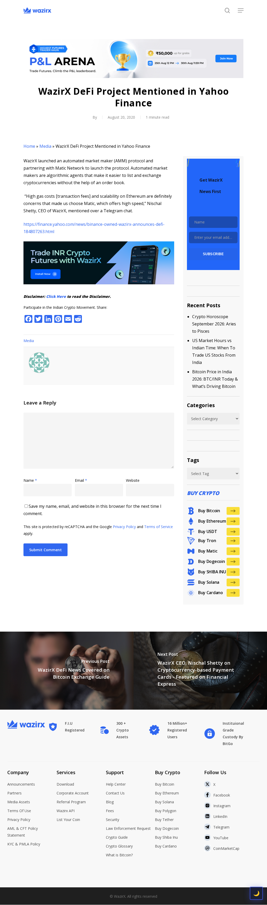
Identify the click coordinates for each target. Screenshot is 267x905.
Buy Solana (164, 801)
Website (132, 480)
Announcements (21, 784)
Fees (110, 810)
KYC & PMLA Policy (23, 844)
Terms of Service (158, 526)
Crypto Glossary (119, 846)
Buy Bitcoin (164, 784)
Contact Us (115, 793)
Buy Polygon (165, 810)
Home (29, 146)
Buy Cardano (166, 846)
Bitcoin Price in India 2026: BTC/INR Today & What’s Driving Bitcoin (215, 379)
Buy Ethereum (167, 793)
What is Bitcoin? (119, 854)
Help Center (116, 784)
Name (30, 480)
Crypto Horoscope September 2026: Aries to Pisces (214, 324)
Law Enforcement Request (128, 828)
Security (112, 819)
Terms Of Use (19, 810)
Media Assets (18, 801)
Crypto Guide (117, 837)
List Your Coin (68, 819)
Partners (14, 793)
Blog (110, 801)
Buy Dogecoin (167, 828)
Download (65, 784)
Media (45, 146)
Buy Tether (164, 819)
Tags (193, 460)
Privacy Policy (124, 526)
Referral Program (71, 801)
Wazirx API (66, 810)
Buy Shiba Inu (166, 837)
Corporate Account (73, 793)
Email (81, 480)
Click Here (56, 296)
